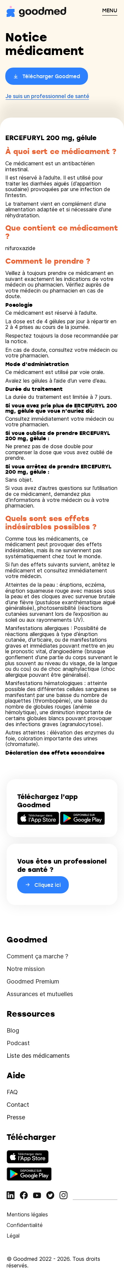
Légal (13, 1235)
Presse (16, 1117)
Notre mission (26, 968)
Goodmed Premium (33, 981)
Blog (13, 1030)
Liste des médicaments (38, 1055)
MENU (109, 10)
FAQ (12, 1092)
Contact (18, 1104)
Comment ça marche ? (37, 956)
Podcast (18, 1043)
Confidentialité (25, 1225)
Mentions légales (27, 1214)
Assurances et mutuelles (40, 993)
